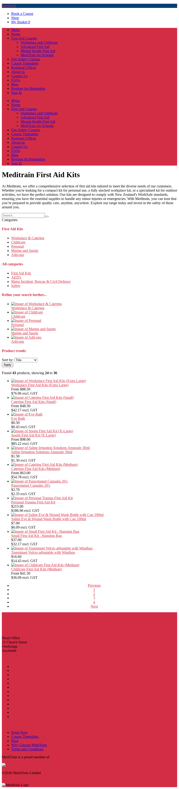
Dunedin (17, 712)
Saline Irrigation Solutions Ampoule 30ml (41, 452)
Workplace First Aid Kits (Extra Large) (40, 385)
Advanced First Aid (35, 47)
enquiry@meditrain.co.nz (20, 630)
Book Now (19, 732)
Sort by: (8, 360)
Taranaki (17, 696)
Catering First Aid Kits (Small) (33, 402)
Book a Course (22, 14)
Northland (18, 666)
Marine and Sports (24, 251)
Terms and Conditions (27, 749)
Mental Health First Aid (38, 51)
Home (15, 34)
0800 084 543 (12, 622)
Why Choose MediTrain (29, 745)
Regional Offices (23, 68)
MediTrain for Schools (37, 55)
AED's (16, 277)
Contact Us (19, 76)
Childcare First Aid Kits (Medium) (36, 569)
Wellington (19, 700)
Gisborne (18, 683)
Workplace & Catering (27, 238)
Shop (15, 18)
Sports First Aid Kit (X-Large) (33, 435)
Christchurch (20, 708)
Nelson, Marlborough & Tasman (35, 704)
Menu (15, 30)
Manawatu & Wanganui (28, 691)
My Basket (20, 22)
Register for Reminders (28, 88)
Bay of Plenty (21, 679)
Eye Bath (18, 418)
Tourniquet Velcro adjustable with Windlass (43, 552)
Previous (94, 585)
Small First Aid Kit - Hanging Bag (36, 536)
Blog (14, 84)
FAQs (15, 80)
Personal (17, 246)
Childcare (18, 242)
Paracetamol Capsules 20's (30, 485)
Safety (16, 286)
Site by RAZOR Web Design (23, 777)
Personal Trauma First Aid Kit (33, 502)
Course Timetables (24, 63)
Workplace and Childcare (39, 42)
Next (94, 606)
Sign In (16, 93)
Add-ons (17, 255)
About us (18, 72)
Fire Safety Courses (25, 59)
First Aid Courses (24, 38)
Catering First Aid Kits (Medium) (35, 469)
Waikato (17, 675)
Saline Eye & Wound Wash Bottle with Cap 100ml (48, 519)
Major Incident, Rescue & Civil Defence (41, 281)
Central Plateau (22, 687)
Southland (18, 717)
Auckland (18, 670)
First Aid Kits (21, 273)
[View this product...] (36, 304)
